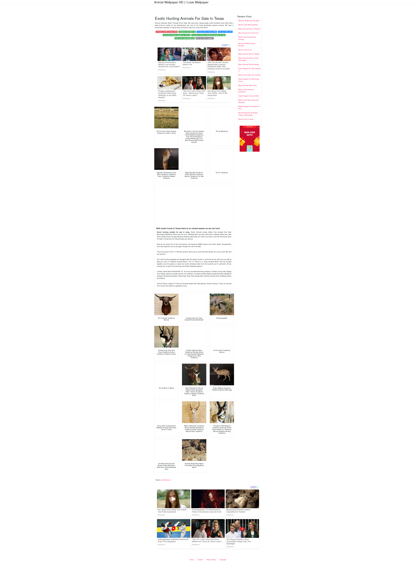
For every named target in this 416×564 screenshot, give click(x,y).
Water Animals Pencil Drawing (248, 64)
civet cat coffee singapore (204, 38)
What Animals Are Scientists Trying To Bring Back (248, 114)
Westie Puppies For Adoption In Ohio (249, 107)
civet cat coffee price (225, 32)
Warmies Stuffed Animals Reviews (246, 44)
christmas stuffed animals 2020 (166, 32)
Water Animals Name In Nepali (248, 54)
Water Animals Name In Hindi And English (248, 59)
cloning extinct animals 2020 (206, 32)
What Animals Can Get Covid (248, 33)
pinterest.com (166, 480)
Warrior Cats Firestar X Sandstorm (246, 90)
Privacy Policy (211, 559)
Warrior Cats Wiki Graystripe (248, 25)
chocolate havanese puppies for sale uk (176, 35)
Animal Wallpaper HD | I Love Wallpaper (181, 2)
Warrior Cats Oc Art (245, 50)
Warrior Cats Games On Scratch (249, 75)
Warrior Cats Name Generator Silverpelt (248, 101)
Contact (200, 559)
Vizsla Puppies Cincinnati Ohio (248, 96)
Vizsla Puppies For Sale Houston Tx (249, 69)
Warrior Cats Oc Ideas (246, 119)
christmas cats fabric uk (187, 32)
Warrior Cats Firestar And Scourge (247, 38)
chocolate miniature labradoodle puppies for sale (208, 35)
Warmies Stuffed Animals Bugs (248, 20)
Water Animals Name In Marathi (249, 29)
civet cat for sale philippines (184, 38)
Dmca (192, 559)
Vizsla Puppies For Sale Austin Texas (248, 80)
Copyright (223, 559)
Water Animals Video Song (247, 85)
